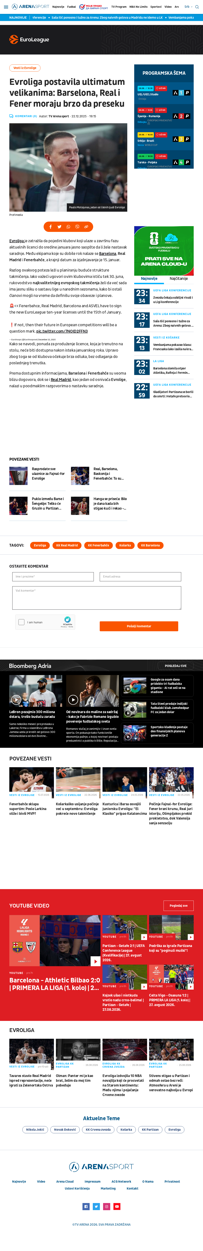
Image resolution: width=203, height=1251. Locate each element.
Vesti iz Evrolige (24, 68)
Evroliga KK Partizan (65, 1065)
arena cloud (65, 1182)
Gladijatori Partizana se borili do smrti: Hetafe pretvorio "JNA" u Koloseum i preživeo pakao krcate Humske (173, 394)
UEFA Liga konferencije (172, 290)
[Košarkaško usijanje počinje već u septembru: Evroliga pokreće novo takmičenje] (78, 783)
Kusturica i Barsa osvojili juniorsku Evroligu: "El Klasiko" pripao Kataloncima (124, 809)
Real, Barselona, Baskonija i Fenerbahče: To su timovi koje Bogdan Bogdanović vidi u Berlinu (109, 474)
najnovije (19, 1182)
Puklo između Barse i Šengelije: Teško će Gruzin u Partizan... (48, 504)
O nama (147, 1182)
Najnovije (58, 7)
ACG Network (121, 1182)
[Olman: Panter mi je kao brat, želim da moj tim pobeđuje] (78, 1054)
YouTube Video (29, 905)
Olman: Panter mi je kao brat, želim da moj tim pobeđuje (74, 1081)
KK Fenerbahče (98, 545)
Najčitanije (179, 278)
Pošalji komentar (139, 626)
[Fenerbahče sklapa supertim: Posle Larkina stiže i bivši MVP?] (31, 783)
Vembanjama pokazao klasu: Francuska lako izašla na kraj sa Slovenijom (172, 347)
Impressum (93, 1182)
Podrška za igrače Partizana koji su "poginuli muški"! (170, 948)
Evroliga (40, 545)
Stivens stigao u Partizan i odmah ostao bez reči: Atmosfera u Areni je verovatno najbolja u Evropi (171, 1083)
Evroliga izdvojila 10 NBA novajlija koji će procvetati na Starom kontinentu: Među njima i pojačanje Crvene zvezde (123, 1085)
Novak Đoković (65, 1130)
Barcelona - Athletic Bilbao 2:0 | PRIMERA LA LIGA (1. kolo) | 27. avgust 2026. (54, 984)
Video (168, 7)
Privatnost (172, 1182)
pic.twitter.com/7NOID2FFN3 (62, 331)
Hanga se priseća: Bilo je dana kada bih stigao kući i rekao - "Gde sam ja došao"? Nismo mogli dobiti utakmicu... (110, 504)
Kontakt (132, 1189)
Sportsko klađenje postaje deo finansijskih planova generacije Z (169, 731)
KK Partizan (150, 1130)
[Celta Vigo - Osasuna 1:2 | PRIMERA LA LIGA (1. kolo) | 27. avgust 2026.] (171, 977)
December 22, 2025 (47, 340)
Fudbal (71, 7)
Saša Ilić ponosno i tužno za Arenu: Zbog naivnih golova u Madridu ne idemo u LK (98, 18)
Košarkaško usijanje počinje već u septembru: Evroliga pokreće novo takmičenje (77, 809)
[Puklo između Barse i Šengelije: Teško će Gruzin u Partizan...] (18, 506)
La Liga (158, 361)
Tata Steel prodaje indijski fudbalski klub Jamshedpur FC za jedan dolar (170, 708)
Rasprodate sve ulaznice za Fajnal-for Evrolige (48, 474)
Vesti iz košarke (166, 337)
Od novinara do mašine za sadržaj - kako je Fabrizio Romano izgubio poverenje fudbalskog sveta (92, 717)
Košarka (125, 545)
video (41, 1182)
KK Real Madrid (67, 545)
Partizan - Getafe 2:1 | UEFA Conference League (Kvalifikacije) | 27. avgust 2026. (123, 953)
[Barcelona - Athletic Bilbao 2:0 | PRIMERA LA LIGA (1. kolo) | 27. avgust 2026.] (55, 940)
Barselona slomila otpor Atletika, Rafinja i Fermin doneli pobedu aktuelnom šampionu (170, 370)
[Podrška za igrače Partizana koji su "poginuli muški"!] (171, 927)
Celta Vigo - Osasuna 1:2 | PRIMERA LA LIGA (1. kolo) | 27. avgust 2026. (169, 1000)
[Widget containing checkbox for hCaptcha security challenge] (45, 622)
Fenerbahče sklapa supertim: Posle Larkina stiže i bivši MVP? (27, 809)
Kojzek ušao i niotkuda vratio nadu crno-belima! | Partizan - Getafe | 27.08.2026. (123, 1002)
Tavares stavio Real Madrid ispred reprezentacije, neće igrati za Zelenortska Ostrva (31, 1081)
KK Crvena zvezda (98, 1130)
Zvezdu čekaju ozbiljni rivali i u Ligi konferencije (173, 300)
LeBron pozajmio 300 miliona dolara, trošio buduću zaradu (32, 714)
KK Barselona (150, 545)
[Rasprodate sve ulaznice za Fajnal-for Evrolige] (18, 476)
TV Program (118, 7)
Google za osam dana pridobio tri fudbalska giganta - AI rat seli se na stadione (168, 686)
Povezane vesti (24, 459)
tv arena (82, 1225)
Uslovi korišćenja (77, 1189)
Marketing (108, 1189)
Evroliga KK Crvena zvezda (113, 1065)
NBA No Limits (138, 7)
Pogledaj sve (176, 666)
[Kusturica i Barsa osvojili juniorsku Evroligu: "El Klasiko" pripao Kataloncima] (124, 783)
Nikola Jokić (35, 1130)
